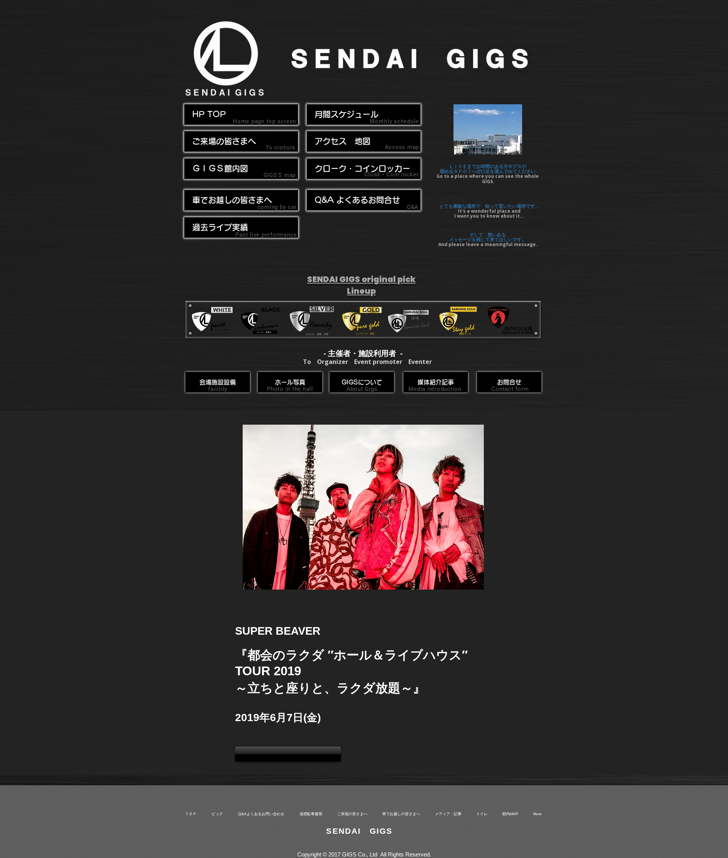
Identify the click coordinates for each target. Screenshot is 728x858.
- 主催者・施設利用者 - (363, 353)
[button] (241, 200)
